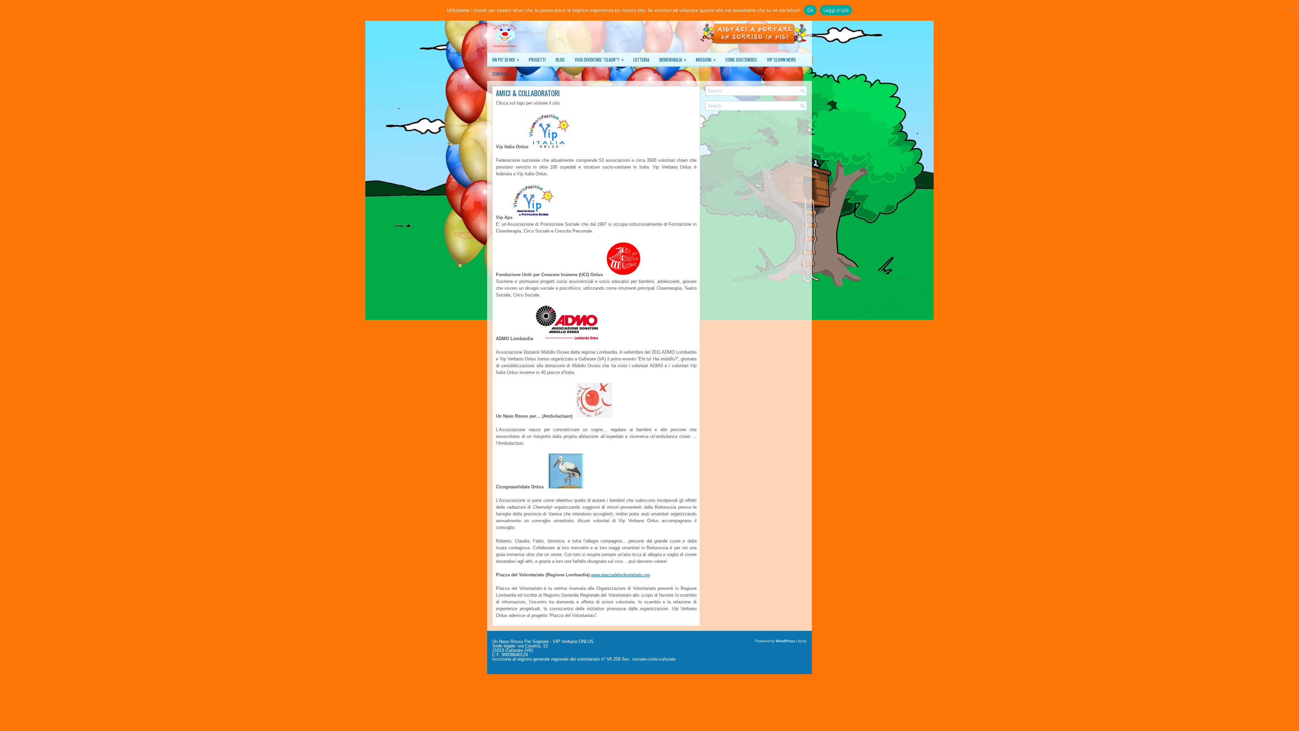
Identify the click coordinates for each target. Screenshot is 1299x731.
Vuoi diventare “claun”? (599, 59)
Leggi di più (836, 10)
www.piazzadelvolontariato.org (620, 574)
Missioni (706, 59)
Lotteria (641, 59)
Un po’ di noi (505, 59)
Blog (560, 59)
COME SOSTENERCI (741, 59)
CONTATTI (500, 73)
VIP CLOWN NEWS (781, 59)
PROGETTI (537, 59)
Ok (810, 10)
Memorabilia (672, 59)
